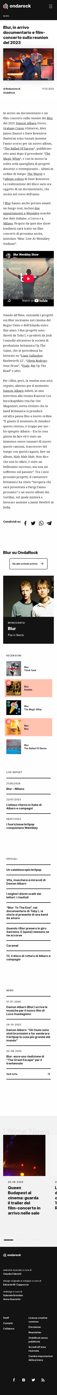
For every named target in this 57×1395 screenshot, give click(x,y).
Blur (50, 118)
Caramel (12, 945)
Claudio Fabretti (12, 1273)
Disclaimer (34, 1327)
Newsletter (34, 1332)
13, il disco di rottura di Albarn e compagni (28, 957)
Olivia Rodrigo (37, 361)
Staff (6, 1317)
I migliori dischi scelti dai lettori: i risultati (23, 895)
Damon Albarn (26, 123)
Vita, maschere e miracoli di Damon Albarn (26, 881)
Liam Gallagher (32, 355)
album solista (14, 179)
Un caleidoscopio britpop (23, 869)
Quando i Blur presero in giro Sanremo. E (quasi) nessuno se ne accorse (27, 932)
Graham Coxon (13, 128)
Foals (25, 366)
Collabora (8, 1328)
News (6, 16)
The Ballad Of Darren (19, 148)
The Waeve (35, 174)
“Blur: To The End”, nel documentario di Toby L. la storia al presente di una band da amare (27, 913)
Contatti (8, 1323)
